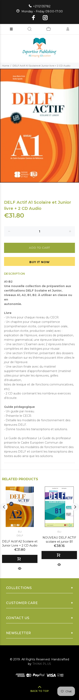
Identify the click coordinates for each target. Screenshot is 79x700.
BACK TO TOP (39, 690)
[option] (39, 126)
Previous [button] (4, 507)
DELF (20, 535)
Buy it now (39, 262)
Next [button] (75, 507)
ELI (20, 531)
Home (5, 65)
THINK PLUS (41, 664)
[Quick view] (20, 568)
